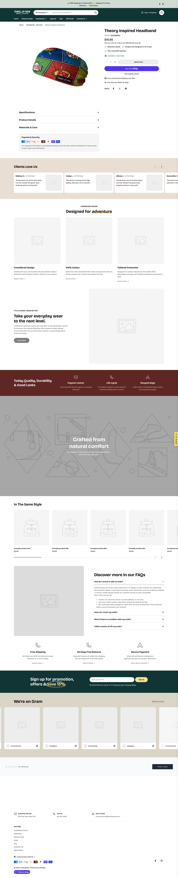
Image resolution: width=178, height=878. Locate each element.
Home (21, 25)
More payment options (132, 73)
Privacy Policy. (130, 685)
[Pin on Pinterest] (125, 88)
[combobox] (65, 12)
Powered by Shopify (37, 868)
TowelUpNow (115, 35)
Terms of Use (118, 685)
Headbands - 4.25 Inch (34, 25)
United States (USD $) (25, 857)
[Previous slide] (155, 166)
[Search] (95, 12)
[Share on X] (119, 88)
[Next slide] (161, 166)
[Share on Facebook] (113, 88)
